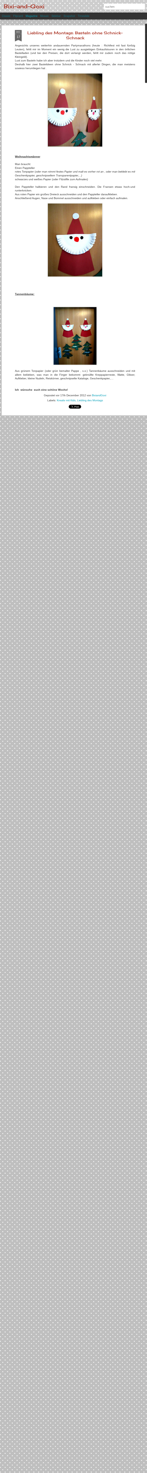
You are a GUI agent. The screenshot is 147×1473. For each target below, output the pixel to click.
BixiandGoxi (99, 395)
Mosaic (44, 16)
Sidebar (56, 16)
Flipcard (18, 16)
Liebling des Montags (90, 400)
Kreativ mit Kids (66, 400)
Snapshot (69, 16)
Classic (6, 16)
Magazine (32, 16)
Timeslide (83, 16)
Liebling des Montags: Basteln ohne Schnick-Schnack (75, 35)
